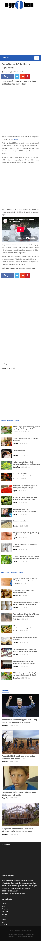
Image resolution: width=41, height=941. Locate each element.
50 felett (4, 925)
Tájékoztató (11, 936)
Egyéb (4, 919)
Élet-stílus (5, 911)
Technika (4, 917)
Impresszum (30, 934)
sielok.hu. (15, 139)
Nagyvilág (5, 909)
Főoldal (6, 58)
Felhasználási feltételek (25, 936)
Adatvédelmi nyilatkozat (15, 934)
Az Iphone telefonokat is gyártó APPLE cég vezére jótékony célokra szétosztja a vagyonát (19, 722)
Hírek (3, 906)
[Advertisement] (20, 32)
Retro (3, 922)
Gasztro (4, 914)
